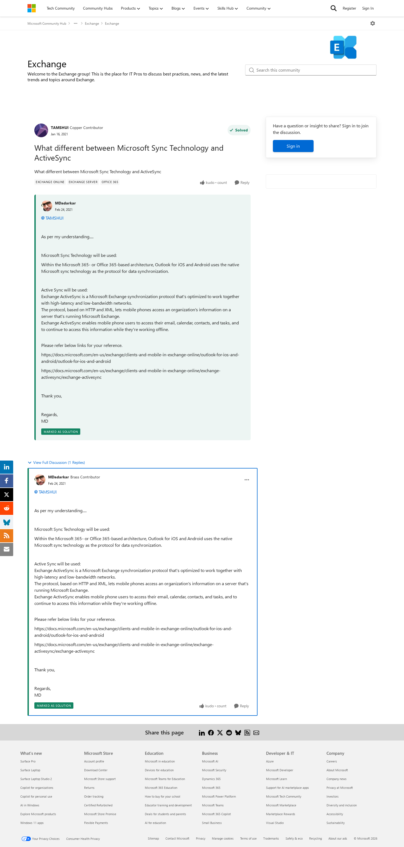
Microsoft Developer (279, 770)
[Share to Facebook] (211, 732)
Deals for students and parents (165, 814)
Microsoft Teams (213, 805)
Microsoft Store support (100, 779)
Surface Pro (27, 761)
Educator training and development (168, 805)
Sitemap (153, 838)
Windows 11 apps (32, 823)
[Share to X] (220, 732)
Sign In (368, 8)
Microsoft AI (210, 761)
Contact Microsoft (177, 838)
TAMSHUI (59, 127)
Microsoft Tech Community (283, 796)
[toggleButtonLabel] (373, 23)
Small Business (212, 823)
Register (349, 8)
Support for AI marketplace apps (287, 788)
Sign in (293, 146)
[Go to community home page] (31, 8)
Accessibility (334, 814)
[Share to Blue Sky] (238, 732)
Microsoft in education (160, 761)
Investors (332, 796)
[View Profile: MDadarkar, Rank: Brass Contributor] (39, 479)
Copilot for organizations (36, 788)
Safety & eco (294, 838)
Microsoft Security (214, 770)
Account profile (94, 761)
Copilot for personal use (36, 796)
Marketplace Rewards (280, 814)
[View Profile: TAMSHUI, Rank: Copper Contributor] (41, 130)
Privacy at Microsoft (339, 788)
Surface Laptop (30, 770)
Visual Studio (275, 823)
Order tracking (93, 796)
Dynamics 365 (211, 779)
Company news (336, 779)
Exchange (92, 23)
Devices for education (159, 770)
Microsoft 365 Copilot (216, 814)
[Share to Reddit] (229, 732)
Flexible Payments (96, 823)
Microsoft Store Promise (100, 814)
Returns (89, 788)
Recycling (315, 838)
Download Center (95, 770)
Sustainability (335, 823)
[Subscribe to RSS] (247, 732)
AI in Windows (29, 805)
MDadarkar (65, 203)
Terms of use (248, 838)
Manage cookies (223, 838)
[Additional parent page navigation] (75, 23)
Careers (331, 761)
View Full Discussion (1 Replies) (59, 462)
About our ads (337, 838)
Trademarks (271, 838)
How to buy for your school (162, 796)
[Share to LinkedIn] (202, 732)
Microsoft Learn (276, 779)
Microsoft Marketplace (281, 805)
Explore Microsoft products (38, 814)
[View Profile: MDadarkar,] (46, 205)
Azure (270, 761)
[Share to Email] (256, 732)
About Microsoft (337, 770)
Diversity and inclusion (341, 805)
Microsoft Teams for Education (165, 779)
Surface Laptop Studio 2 (36, 779)
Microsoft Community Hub (46, 23)
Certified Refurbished (98, 805)
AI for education (155, 823)
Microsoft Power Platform (219, 796)
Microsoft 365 (211, 788)
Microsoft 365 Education (161, 788)
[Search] (333, 8)
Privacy (200, 838)
